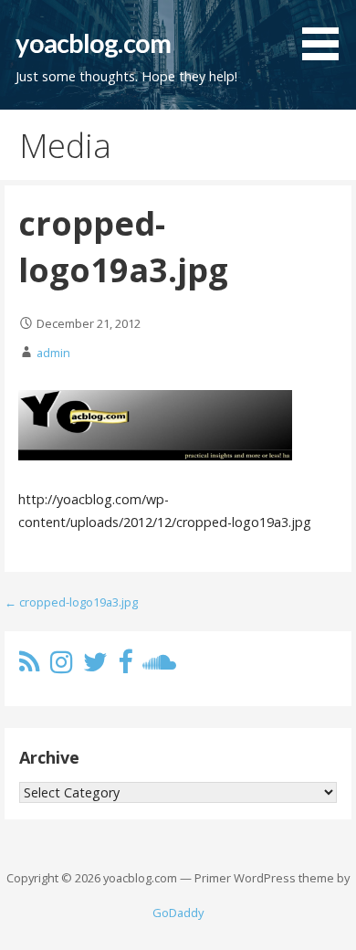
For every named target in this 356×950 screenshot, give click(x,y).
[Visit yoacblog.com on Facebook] (125, 666)
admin (53, 352)
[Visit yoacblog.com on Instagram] (61, 666)
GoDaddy (178, 912)
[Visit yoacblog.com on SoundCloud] (159, 666)
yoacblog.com (93, 42)
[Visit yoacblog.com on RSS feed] (29, 666)
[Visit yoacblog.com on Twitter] (95, 666)
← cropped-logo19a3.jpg (71, 602)
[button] (327, 33)
